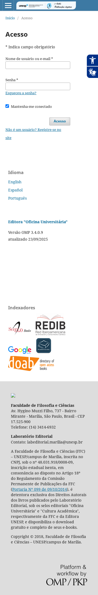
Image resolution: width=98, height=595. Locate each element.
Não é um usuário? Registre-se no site (33, 133)
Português (17, 198)
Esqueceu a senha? (20, 92)
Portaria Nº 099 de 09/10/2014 (39, 489)
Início (10, 17)
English (15, 181)
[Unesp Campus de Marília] (13, 396)
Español (15, 190)
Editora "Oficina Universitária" (38, 221)
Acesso (60, 121)
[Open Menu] (8, 5)
